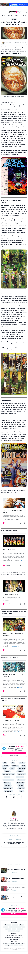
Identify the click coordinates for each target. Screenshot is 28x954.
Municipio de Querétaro (15, 926)
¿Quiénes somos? (10, 935)
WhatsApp (7, 945)
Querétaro (8, 929)
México (21, 924)
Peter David (7, 785)
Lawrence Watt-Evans (8, 774)
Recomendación (8, 788)
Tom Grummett (8, 791)
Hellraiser (7, 771)
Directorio (16, 935)
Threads (21, 945)
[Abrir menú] (2, 12)
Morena (5, 926)
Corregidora (7, 924)
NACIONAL (9, 15)
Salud (14, 929)
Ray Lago (21, 785)
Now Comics (21, 779)
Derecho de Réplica (18, 937)
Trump (17, 931)
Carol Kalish (15, 765)
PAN (23, 926)
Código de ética (14, 939)
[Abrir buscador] (26, 12)
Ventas (20, 935)
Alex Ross (22, 762)
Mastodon (16, 945)
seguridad (20, 929)
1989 (5, 762)
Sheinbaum (11, 931)
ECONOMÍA (23, 15)
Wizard (21, 791)
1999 (13, 762)
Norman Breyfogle (8, 779)
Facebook (5, 943)
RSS (12, 945)
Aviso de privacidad (9, 937)
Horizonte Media (14, 949)
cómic (4, 768)
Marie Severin (21, 774)
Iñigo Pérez (8, 42)
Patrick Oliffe (20, 782)
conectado (18, 842)
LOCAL (3, 15)
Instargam (18, 943)
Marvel (6, 777)
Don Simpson (22, 768)
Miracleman (20, 777)
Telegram (12, 943)
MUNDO (16, 15)
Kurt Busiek (20, 771)
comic (23, 765)
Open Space (7, 782)
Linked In (23, 943)
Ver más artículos (14, 831)
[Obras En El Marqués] (14, 6)
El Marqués (15, 924)
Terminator (21, 788)
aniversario (5, 765)
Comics (14, 19)
